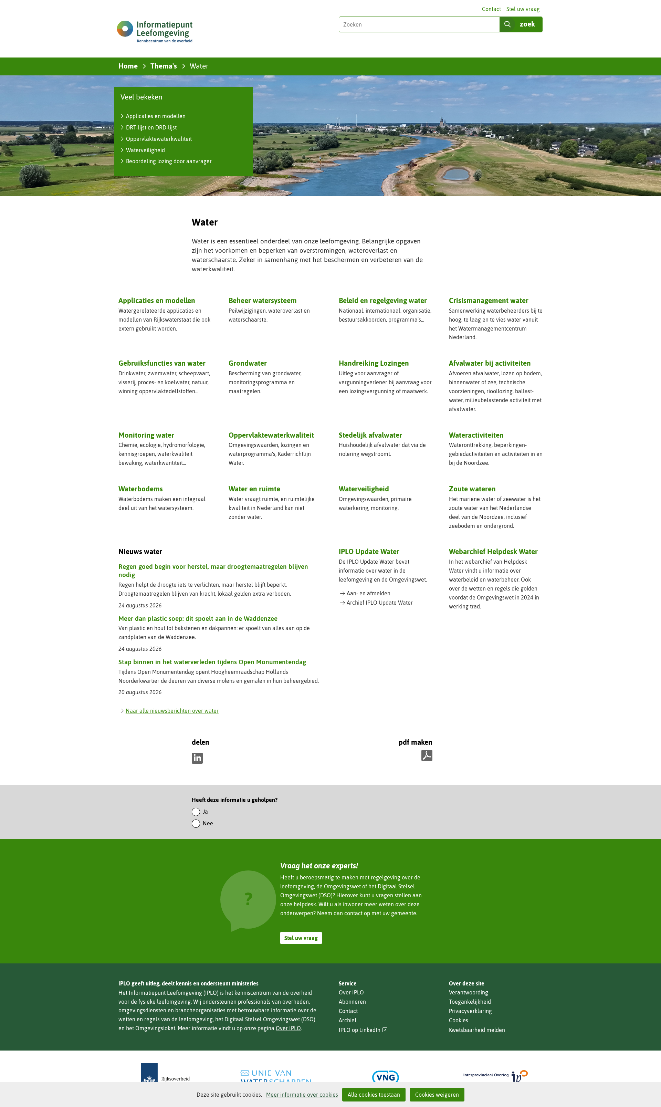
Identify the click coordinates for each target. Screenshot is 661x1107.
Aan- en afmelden (368, 593)
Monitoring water (146, 435)
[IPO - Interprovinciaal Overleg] (496, 1077)
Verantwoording (468, 992)
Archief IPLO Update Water (380, 602)
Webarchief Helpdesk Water (493, 551)
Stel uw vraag (523, 9)
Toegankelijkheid (470, 1002)
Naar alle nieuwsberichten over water (172, 711)
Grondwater (248, 363)
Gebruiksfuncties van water (162, 363)
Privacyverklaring (470, 1011)
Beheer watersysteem (263, 300)
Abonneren (352, 1002)
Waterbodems (140, 488)
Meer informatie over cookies (302, 1095)
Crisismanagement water (488, 300)
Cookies (458, 1020)
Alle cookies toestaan (374, 1095)
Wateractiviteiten (476, 435)
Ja (205, 811)
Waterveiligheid (145, 150)
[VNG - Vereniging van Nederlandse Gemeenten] (386, 1077)
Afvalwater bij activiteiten (490, 363)
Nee (208, 823)
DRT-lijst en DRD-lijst (151, 127)
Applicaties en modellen (156, 116)
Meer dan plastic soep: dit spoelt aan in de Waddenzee (197, 618)
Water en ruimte (254, 488)
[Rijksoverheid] (165, 1077)
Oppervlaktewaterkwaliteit (159, 139)
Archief (347, 1020)
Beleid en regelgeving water (383, 300)
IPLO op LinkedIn (363, 1030)
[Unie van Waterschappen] (275, 1077)
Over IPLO (288, 1028)
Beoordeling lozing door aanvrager (169, 161)
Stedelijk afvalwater (370, 435)
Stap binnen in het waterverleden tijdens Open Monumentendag (212, 662)
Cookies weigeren (437, 1095)
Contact (491, 9)
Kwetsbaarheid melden (477, 1030)
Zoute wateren (472, 488)
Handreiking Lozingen (374, 363)
